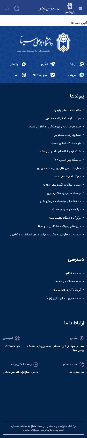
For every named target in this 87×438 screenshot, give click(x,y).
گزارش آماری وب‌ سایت (67, 289)
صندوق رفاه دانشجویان (67, 135)
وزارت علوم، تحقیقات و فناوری (63, 118)
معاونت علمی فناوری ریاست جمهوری (59, 168)
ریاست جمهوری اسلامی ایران (64, 193)
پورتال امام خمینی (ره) (67, 176)
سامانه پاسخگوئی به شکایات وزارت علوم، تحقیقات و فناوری (45, 234)
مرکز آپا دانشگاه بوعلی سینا (65, 217)
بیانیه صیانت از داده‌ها (68, 281)
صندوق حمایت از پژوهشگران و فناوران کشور (55, 126)
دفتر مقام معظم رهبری (67, 110)
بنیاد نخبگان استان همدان (66, 143)
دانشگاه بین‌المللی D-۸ (67, 160)
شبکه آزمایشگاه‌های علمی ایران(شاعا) (59, 151)
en (7, 8)
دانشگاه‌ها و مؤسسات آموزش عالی (60, 201)
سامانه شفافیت (72, 273)
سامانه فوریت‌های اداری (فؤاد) (63, 298)
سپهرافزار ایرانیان (31, 430)
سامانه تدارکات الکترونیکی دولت (62, 184)
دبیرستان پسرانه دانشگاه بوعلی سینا (59, 226)
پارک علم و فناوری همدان (66, 209)
